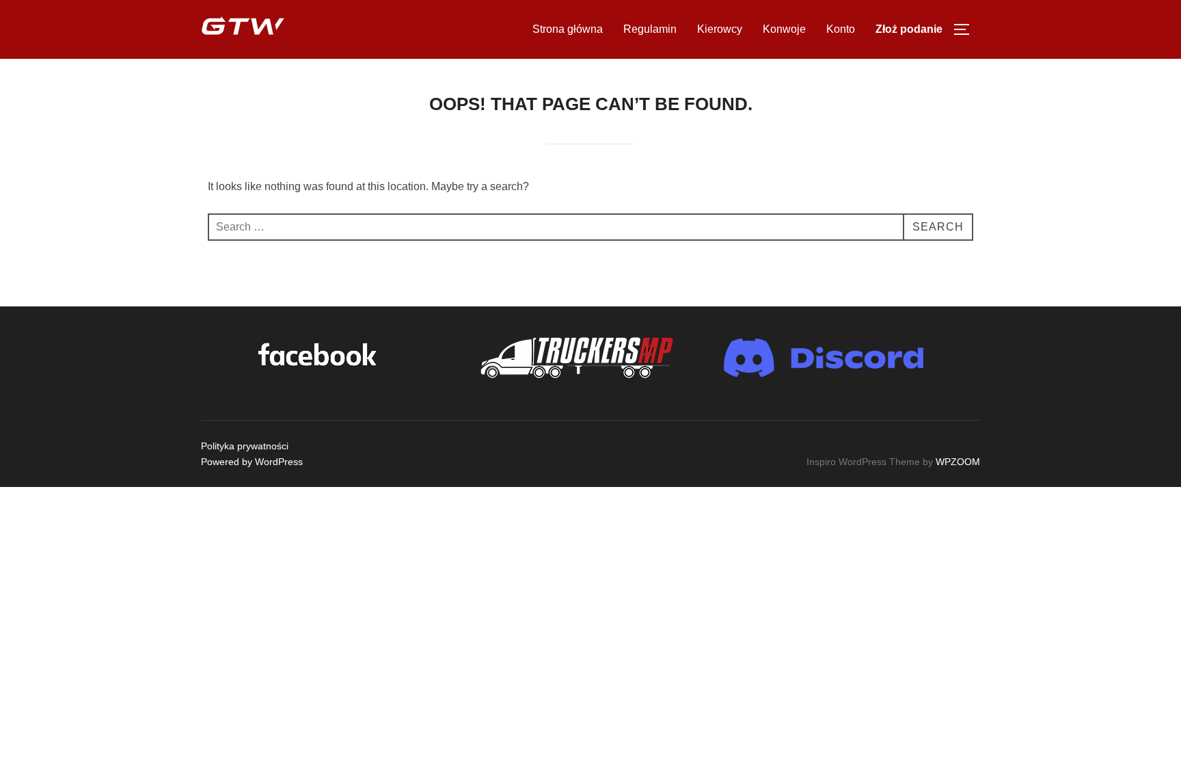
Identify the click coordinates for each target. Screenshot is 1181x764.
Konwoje (784, 29)
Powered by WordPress (252, 461)
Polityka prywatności (244, 445)
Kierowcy (719, 29)
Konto (840, 29)
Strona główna (567, 29)
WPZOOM (958, 461)
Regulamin (650, 29)
